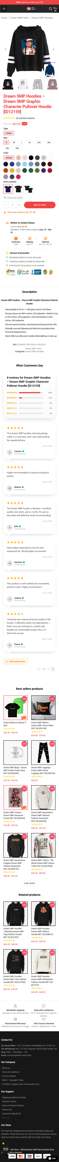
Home (4, 17)
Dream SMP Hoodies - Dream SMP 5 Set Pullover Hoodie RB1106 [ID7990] (14, 979)
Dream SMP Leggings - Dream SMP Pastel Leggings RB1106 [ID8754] (43, 770)
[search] (50, 8)
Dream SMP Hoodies (42, 17)
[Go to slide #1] (8, 84)
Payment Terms (9, 1101)
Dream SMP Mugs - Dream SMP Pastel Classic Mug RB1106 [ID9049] (15, 770)
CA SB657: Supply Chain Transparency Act (20, 1084)
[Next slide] (53, 49)
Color (5, 153)
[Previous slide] (6, 49)
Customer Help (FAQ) (11, 1113)
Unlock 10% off (5, 1149)
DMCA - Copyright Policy (12, 1080)
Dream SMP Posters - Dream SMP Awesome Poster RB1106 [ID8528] (14, 815)
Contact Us (7, 1109)
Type (5, 128)
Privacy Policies (9, 1076)
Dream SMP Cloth (19, 17)
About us (6, 1068)
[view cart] (55, 8)
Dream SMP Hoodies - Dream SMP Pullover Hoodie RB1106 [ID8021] (42, 931)
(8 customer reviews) (25, 118)
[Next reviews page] (53, 669)
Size (5, 138)
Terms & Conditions (10, 1072)
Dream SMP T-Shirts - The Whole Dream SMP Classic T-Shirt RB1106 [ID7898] (42, 863)
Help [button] (54, 1158)
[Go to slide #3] (38, 84)
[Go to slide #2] (23, 84)
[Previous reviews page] (39, 669)
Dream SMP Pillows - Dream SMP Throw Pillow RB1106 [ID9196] (42, 725)
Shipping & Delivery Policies (14, 1097)
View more (29, 883)
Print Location (9, 182)
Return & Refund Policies (13, 1105)
